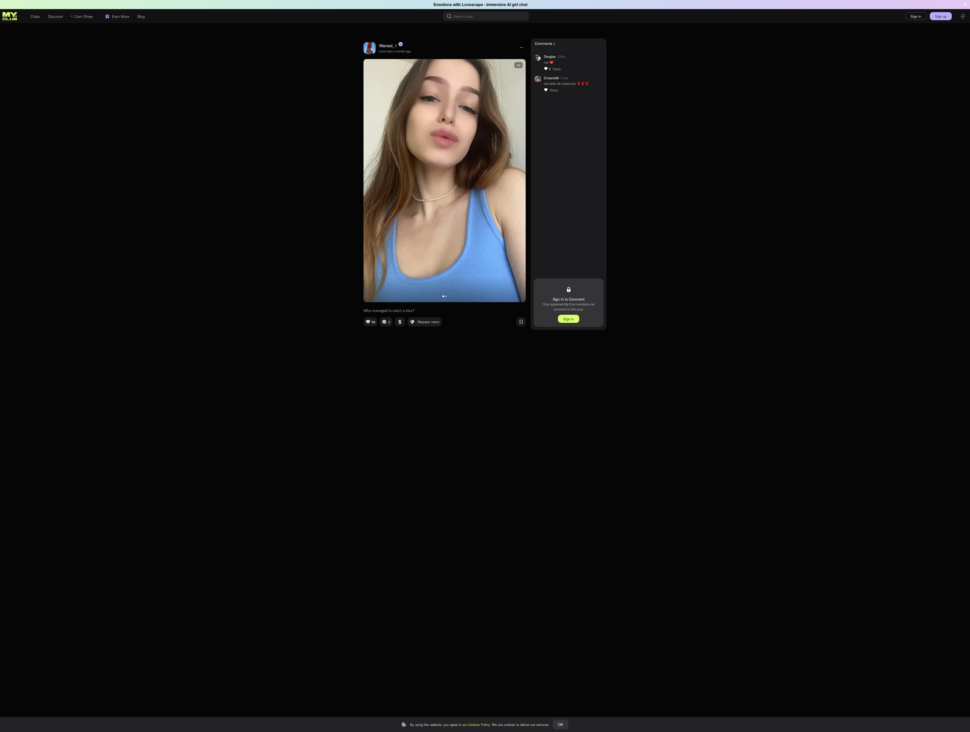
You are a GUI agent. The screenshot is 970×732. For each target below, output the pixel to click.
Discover (55, 16)
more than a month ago (395, 51)
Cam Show (83, 16)
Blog (141, 16)
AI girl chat (517, 4)
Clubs (35, 16)
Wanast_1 (388, 45)
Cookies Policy (479, 724)
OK (560, 724)
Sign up (941, 16)
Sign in (916, 16)
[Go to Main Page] (10, 16)
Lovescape (472, 4)
